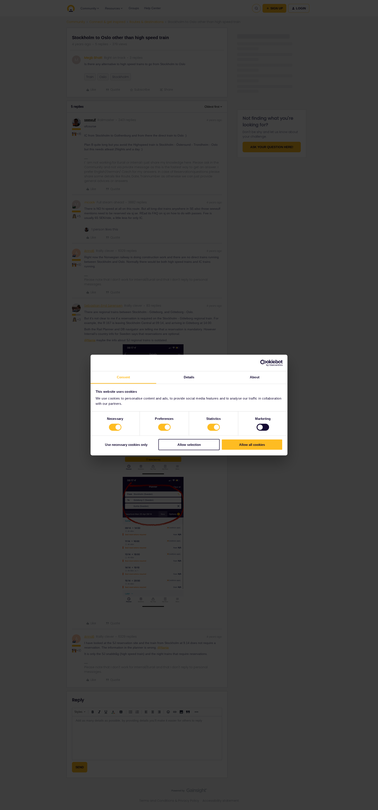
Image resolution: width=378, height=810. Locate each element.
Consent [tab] (123, 377)
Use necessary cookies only (126, 445)
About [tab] (254, 377)
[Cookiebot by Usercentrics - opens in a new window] (263, 363)
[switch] (164, 427)
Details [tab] (189, 377)
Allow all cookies (252, 445)
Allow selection (189, 445)
